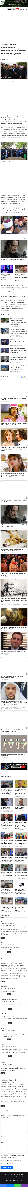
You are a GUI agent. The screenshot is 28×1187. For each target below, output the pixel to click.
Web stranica (4, 1149)
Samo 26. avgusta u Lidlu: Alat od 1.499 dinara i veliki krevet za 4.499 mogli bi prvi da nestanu (18, 367)
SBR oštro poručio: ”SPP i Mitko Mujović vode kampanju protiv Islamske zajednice (21, 891)
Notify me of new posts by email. (9, 1163)
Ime (2, 1136)
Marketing (23, 1176)
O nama (17, 1176)
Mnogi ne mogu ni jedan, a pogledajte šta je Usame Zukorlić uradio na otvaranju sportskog (7, 824)
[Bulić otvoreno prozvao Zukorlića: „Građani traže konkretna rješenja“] (21, 852)
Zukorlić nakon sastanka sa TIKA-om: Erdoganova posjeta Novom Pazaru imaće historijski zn (21, 842)
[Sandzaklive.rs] (13, 9)
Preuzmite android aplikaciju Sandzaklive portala (14, 762)
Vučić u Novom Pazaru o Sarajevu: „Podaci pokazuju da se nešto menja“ (18, 341)
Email (2, 1142)
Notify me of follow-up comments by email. (12, 1160)
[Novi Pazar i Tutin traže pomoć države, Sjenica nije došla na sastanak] (7, 867)
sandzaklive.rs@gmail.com (9, 1176)
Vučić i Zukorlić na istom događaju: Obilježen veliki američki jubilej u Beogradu (7, 842)
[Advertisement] (14, 27)
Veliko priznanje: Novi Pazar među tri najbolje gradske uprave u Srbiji (6, 859)
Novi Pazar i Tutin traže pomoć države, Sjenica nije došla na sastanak (6, 874)
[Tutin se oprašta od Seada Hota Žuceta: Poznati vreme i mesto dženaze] (5, 359)
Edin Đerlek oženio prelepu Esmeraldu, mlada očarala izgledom (7, 809)
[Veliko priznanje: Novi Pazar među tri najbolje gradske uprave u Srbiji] (7, 852)
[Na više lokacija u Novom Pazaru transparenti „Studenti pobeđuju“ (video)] (21, 900)
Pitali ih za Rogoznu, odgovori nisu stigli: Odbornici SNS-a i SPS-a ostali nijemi (7, 891)
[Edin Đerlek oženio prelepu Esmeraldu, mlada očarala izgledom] (7, 802)
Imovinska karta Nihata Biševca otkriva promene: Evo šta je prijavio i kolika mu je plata (20, 791)
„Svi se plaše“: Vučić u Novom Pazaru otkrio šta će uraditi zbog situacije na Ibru (18, 350)
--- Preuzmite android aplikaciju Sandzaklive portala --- (14, 81)
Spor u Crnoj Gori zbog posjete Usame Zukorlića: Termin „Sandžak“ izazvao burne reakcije (21, 825)
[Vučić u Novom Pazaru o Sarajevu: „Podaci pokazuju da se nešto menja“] (5, 342)
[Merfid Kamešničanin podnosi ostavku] (21, 802)
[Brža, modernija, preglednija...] (14, 766)
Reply (2, 937)
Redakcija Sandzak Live (7, 56)
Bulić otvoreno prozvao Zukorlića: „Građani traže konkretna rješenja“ (21, 859)
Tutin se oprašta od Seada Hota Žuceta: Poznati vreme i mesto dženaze (18, 359)
